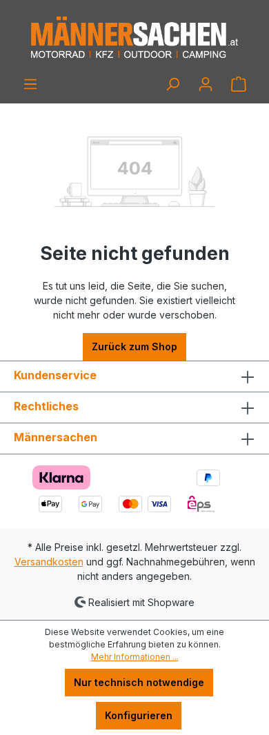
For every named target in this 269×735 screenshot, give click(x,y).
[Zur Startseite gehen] (134, 38)
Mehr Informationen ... (135, 657)
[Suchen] (172, 84)
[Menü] (30, 84)
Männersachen (55, 437)
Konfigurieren (138, 715)
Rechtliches (46, 406)
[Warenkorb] (238, 84)
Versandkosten (48, 561)
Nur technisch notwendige (139, 682)
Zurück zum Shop (134, 346)
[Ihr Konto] (205, 84)
